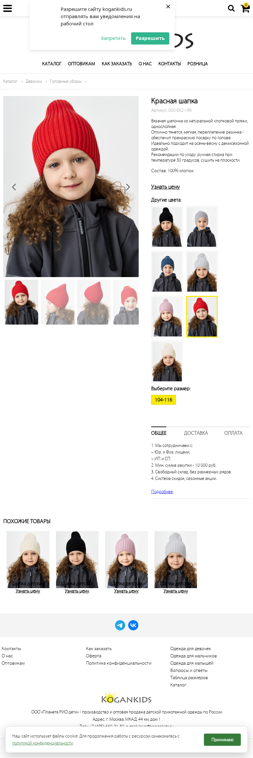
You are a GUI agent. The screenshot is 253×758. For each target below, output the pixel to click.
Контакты (169, 64)
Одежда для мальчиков (193, 656)
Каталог (51, 64)
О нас (145, 64)
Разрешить (150, 38)
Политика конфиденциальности (119, 663)
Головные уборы (65, 81)
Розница (197, 64)
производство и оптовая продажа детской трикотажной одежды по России (152, 712)
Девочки (34, 81)
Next (243, 561)
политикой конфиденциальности (42, 743)
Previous (9, 561)
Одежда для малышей (191, 663)
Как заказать (117, 64)
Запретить (113, 38)
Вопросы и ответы (189, 670)
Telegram (120, 625)
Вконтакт (133, 625)
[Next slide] (127, 187)
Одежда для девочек (190, 648)
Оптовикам (81, 64)
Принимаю (222, 739)
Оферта (93, 656)
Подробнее (162, 491)
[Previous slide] (14, 187)
